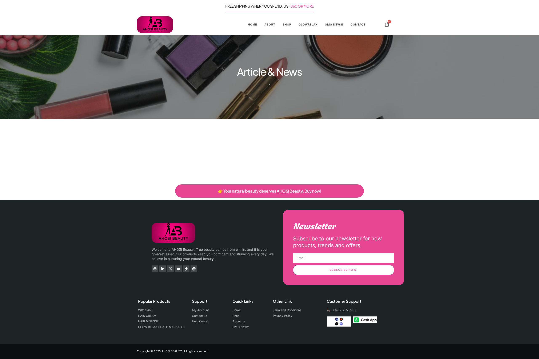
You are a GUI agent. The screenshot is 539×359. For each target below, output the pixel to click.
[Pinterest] (194, 268)
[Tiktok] (186, 268)
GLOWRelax (308, 24)
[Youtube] (178, 268)
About (269, 24)
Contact (358, 24)
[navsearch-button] (380, 25)
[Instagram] (155, 268)
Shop (287, 24)
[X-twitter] (170, 268)
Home (252, 24)
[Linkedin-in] (162, 268)
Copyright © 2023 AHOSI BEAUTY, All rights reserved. (172, 351)
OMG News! (334, 24)
